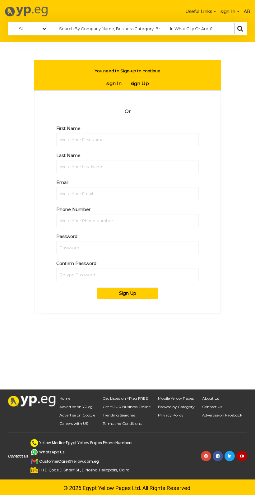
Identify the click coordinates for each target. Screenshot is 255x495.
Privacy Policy (170, 415)
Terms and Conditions (122, 423)
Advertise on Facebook (222, 415)
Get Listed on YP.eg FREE (125, 398)
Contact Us (212, 406)
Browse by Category (176, 406)
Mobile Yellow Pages (176, 398)
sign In (114, 83)
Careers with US (73, 423)
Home (64, 398)
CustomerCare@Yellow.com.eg (69, 461)
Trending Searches (119, 415)
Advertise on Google (77, 415)
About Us (210, 398)
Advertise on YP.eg (76, 406)
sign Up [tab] (140, 83)
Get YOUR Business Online (127, 406)
